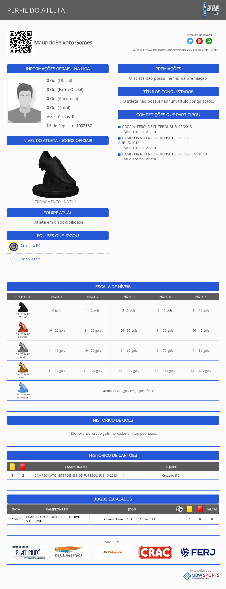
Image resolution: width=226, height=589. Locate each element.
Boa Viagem (31, 259)
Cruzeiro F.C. (31, 245)
